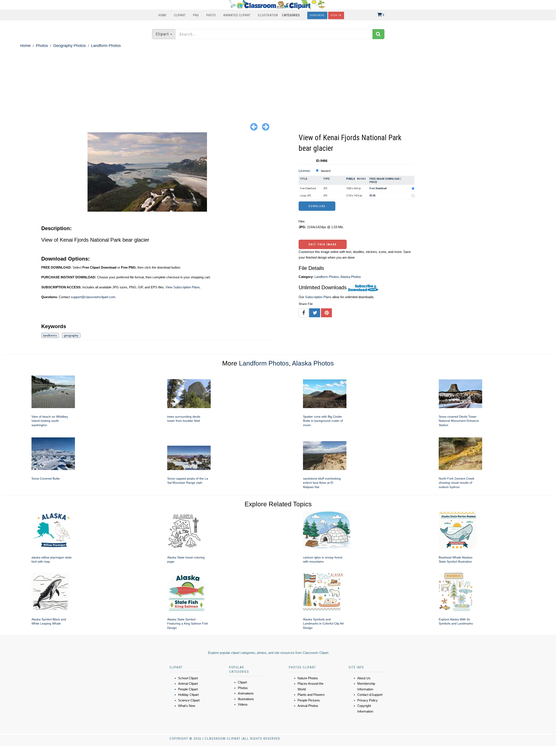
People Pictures (309, 700)
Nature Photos (308, 678)
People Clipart (188, 689)
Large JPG (305, 195)
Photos (42, 45)
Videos (243, 704)
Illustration (268, 15)
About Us (364, 678)
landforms (50, 335)
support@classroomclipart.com (93, 297)
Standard (326, 171)
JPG (325, 188)
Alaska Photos (350, 277)
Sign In (336, 15)
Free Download (308, 188)
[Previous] (254, 126)
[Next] (265, 126)
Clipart (180, 15)
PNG (196, 15)
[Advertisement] (278, 81)
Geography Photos (69, 45)
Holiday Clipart (188, 694)
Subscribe (317, 15)
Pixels (350, 178)
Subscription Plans (318, 297)
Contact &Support (369, 694)
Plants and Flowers (311, 694)
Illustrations (246, 699)
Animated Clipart (237, 15)
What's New (186, 706)
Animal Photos (308, 706)
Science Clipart (189, 700)
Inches (361, 178)
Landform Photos (106, 45)
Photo (211, 15)
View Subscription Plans (182, 287)
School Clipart (188, 678)
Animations (246, 693)
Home (163, 15)
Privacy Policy (367, 700)
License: (305, 171)
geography (71, 335)
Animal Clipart (188, 683)
